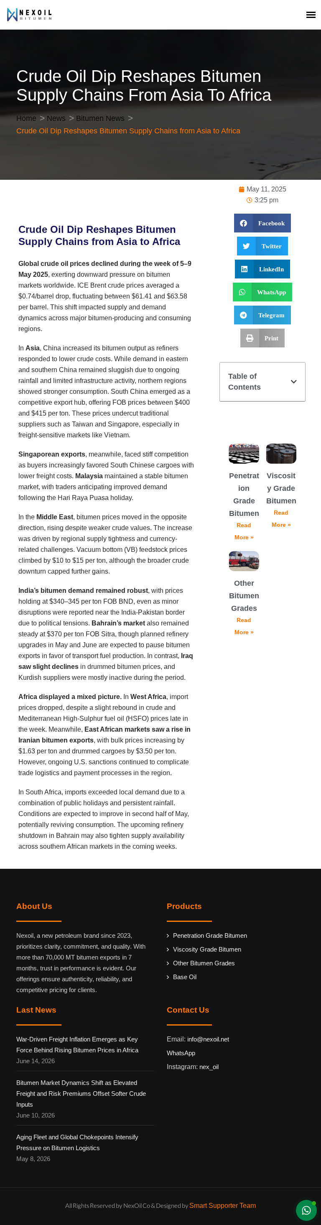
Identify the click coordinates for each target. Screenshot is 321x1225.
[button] (262, 223)
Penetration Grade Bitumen (210, 935)
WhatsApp (181, 1053)
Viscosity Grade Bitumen (281, 488)
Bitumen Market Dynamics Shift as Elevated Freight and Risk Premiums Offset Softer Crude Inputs (81, 1093)
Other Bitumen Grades (244, 595)
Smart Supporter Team (222, 1205)
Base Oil (184, 976)
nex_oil (209, 1066)
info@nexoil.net (208, 1039)
